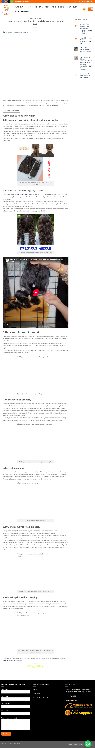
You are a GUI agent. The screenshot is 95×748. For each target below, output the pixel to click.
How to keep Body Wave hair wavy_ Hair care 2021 (86, 75)
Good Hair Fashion (35, 18)
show (16, 110)
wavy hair (21, 100)
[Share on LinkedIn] (42, 666)
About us (25, 11)
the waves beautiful (23, 194)
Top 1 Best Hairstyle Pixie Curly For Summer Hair (85, 50)
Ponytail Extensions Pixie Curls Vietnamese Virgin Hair (86, 40)
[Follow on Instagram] (5, 1)
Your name (4, 689)
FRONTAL (39, 7)
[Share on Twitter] (32, 666)
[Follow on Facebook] (2, 1)
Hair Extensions (57, 7)
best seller (72, 7)
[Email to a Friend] (35, 666)
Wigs (47, 7)
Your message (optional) (9, 718)
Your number (5, 703)
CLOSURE (29, 7)
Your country (5, 711)
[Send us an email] (8, 1)
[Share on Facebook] (29, 666)
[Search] (74, 1)
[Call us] (11, 1)
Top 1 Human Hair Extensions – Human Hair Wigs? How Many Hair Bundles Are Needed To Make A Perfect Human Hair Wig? (86, 63)
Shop (17, 11)
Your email (4, 696)
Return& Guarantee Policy (41, 698)
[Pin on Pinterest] (39, 666)
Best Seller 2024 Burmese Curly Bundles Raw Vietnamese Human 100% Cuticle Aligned (86, 29)
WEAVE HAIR (18, 7)
